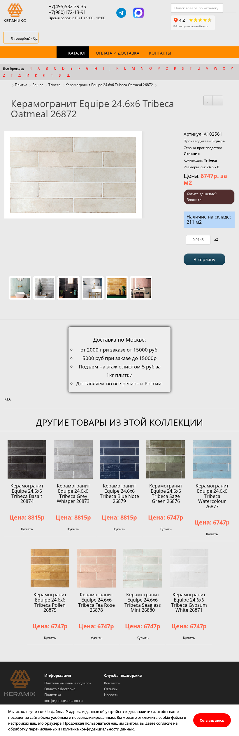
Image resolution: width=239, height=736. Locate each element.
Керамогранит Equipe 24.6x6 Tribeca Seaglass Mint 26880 (142, 602)
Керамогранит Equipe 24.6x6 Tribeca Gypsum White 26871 (189, 602)
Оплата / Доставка (59, 688)
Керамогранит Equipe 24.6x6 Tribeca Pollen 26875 (50, 602)
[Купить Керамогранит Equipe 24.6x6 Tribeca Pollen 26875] (50, 568)
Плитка (21, 84)
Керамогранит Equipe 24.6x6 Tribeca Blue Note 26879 (119, 493)
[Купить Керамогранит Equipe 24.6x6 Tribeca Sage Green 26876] (165, 459)
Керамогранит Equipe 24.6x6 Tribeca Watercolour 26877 (212, 495)
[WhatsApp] (155, 13)
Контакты (160, 53)
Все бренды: (13, 68)
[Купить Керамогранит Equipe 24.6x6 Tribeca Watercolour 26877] (212, 459)
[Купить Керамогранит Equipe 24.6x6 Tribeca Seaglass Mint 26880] (142, 568)
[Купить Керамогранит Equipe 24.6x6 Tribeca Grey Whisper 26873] (73, 459)
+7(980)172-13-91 (67, 12)
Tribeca (54, 84)
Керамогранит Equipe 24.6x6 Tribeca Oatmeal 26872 (109, 84)
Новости (111, 694)
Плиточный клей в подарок (67, 683)
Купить (27, 529)
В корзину (204, 259)
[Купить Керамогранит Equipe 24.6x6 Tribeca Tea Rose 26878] (96, 568)
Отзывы (110, 688)
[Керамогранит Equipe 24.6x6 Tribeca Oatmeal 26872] (73, 174)
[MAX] (138, 13)
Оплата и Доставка (117, 53)
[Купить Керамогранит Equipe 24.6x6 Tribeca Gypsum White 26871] (189, 568)
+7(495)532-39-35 (67, 6)
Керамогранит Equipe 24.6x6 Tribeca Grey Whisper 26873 (73, 493)
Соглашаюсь (212, 720)
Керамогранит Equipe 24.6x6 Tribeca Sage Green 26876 (165, 493)
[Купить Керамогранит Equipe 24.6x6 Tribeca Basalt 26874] (27, 459)
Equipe (37, 84)
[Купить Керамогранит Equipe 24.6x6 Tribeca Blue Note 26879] (119, 459)
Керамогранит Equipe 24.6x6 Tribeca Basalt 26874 (26, 493)
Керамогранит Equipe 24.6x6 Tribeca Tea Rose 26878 (96, 602)
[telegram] (121, 13)
